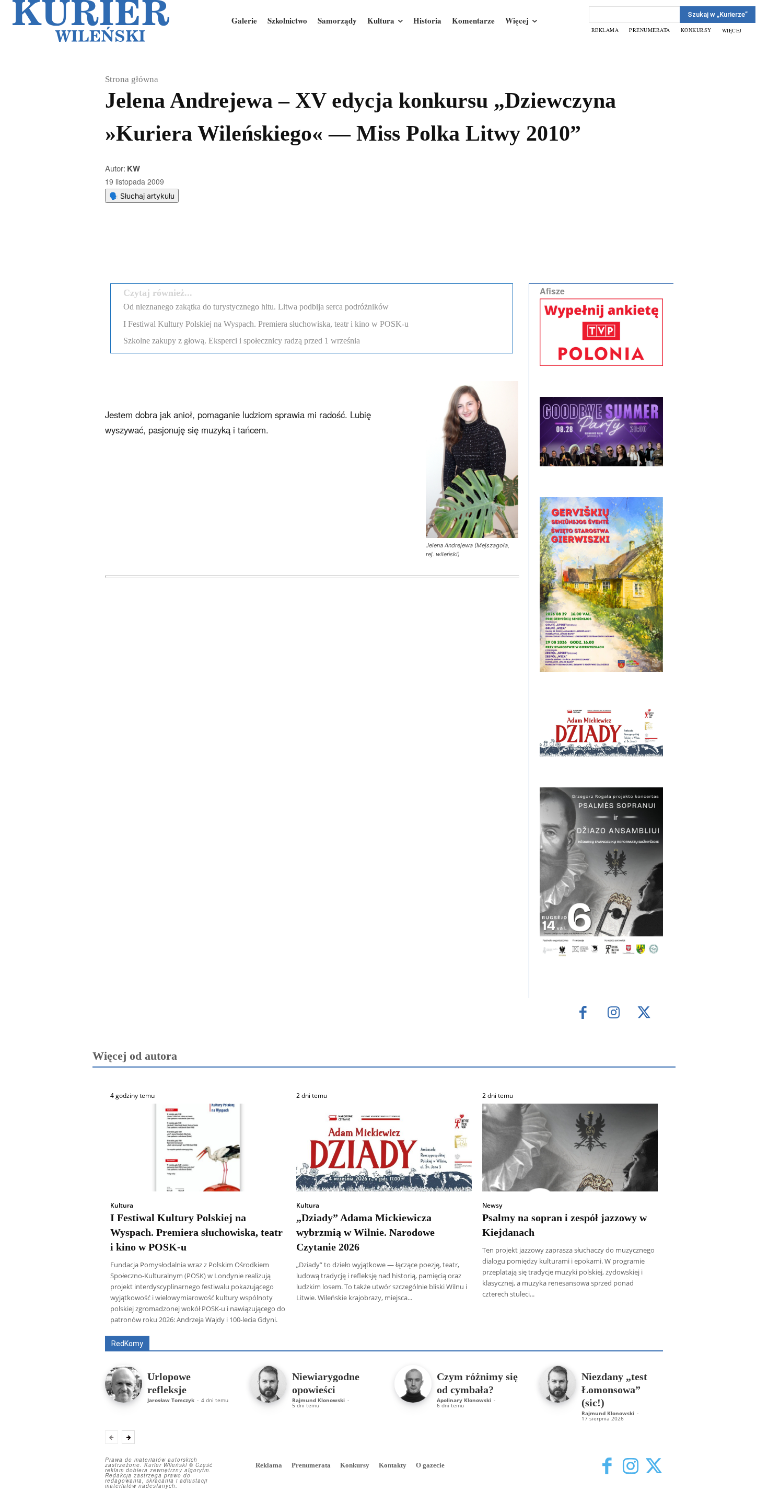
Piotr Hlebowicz (563, 1321)
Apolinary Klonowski (464, 1400)
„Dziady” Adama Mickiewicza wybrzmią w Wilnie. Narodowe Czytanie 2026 (365, 1232)
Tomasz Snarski (638, 1328)
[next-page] (128, 1437)
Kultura (121, 1205)
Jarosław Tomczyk (170, 1400)
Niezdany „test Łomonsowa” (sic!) (614, 1389)
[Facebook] (190, 248)
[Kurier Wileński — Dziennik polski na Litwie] (91, 21)
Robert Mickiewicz (570, 1328)
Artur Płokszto (337, 1321)
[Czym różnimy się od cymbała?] (413, 1383)
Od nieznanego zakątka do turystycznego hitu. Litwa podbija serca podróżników (256, 306)
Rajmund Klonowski (633, 1321)
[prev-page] (111, 1437)
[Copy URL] (286, 248)
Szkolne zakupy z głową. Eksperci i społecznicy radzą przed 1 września (241, 340)
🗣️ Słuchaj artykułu (141, 195)
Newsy (492, 1205)
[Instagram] (613, 1013)
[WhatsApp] (238, 248)
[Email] (262, 248)
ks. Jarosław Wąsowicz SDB (480, 1321)
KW (133, 168)
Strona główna (131, 79)
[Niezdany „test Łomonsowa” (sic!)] (557, 1383)
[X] (214, 248)
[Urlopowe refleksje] (123, 1383)
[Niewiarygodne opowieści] (268, 1383)
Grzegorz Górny (397, 1321)
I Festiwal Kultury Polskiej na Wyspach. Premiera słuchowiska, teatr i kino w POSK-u (266, 323)
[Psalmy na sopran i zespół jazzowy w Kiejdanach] (570, 1147)
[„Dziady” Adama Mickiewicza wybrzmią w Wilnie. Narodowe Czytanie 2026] (384, 1147)
